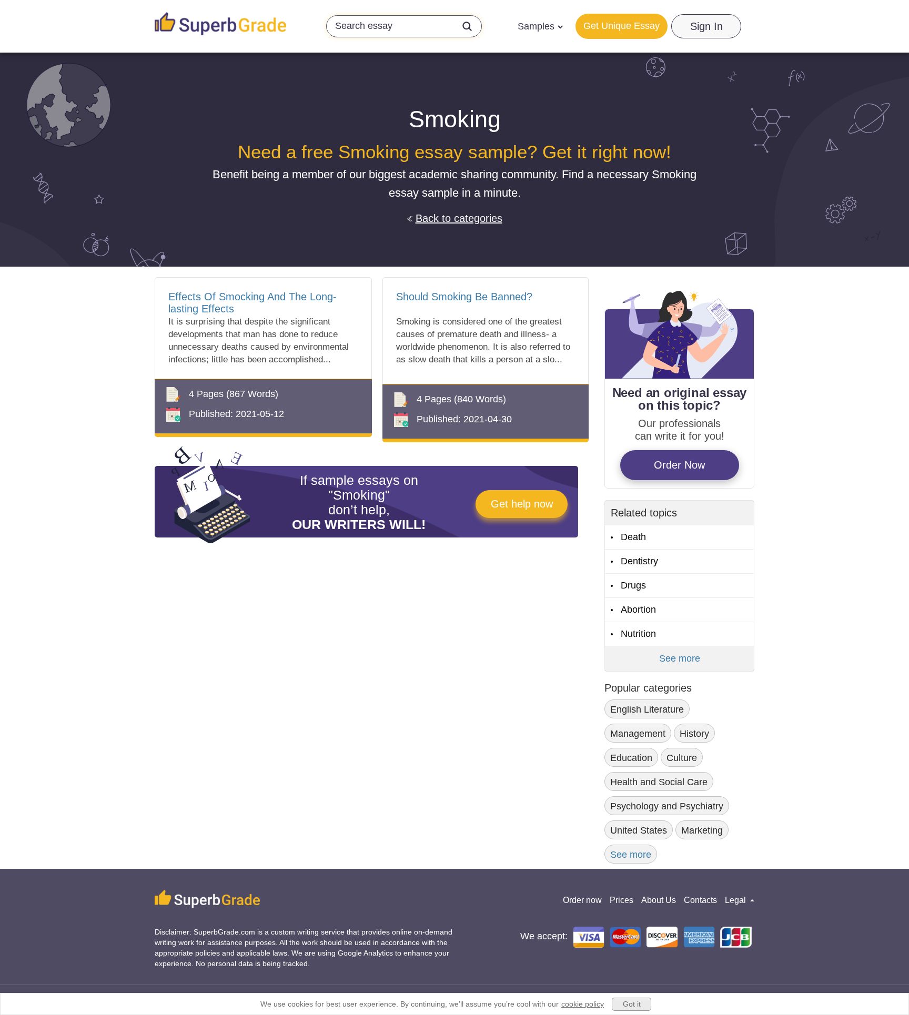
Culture (681, 758)
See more (679, 658)
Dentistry (639, 561)
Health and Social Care (659, 782)
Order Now (679, 465)
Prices (621, 900)
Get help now (522, 504)
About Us (658, 900)
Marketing (702, 830)
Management (637, 733)
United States (638, 830)
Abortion (638, 609)
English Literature (647, 709)
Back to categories (459, 218)
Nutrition (638, 633)
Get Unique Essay (621, 26)
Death (633, 537)
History (694, 733)
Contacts (700, 900)
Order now (582, 900)
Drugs (633, 585)
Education (631, 758)
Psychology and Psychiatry (666, 806)
